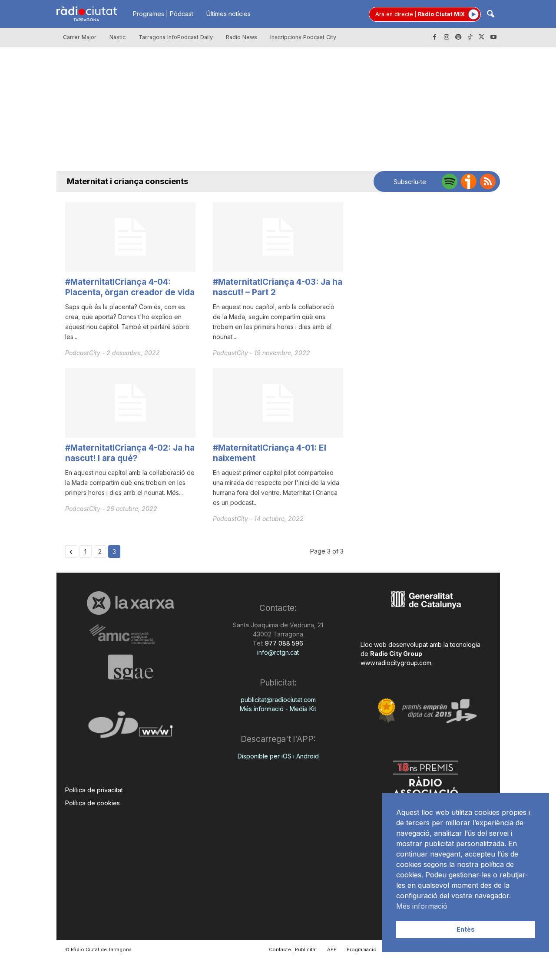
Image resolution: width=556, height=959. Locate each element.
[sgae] (130, 666)
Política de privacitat (94, 790)
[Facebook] (435, 37)
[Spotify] (458, 37)
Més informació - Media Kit (278, 708)
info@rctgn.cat (278, 652)
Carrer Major (79, 37)
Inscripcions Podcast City (303, 37)
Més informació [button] (421, 906)
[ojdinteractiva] (130, 728)
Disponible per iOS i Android (278, 756)
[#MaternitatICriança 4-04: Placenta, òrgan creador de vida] (130, 237)
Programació (362, 949)
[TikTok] (470, 37)
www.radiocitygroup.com (396, 662)
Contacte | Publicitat (293, 949)
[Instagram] (446, 37)
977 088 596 (283, 643)
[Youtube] (493, 37)
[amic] (130, 634)
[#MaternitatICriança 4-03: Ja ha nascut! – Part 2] (278, 237)
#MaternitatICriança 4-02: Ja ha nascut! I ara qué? (130, 453)
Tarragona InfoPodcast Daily (176, 37)
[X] (482, 37)
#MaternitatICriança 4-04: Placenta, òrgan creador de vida (130, 287)
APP (332, 949)
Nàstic (117, 37)
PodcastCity (83, 352)
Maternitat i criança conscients (127, 181)
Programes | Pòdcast (163, 13)
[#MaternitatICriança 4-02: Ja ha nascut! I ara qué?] (130, 403)
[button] (490, 14)
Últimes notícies (228, 13)
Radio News (241, 37)
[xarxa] (130, 603)
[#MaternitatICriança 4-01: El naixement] (278, 403)
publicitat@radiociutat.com (278, 699)
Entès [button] (466, 929)
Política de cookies (92, 803)
